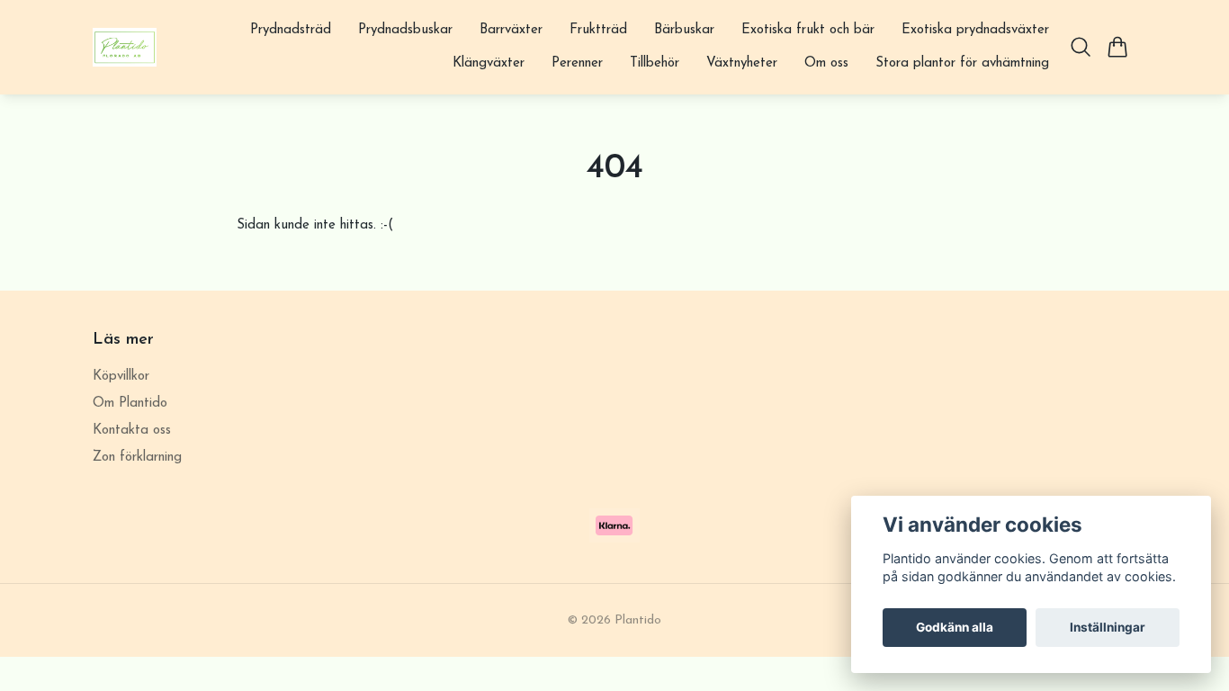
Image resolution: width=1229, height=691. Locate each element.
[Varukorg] (1117, 46)
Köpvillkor (121, 376)
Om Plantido (130, 403)
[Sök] (1081, 46)
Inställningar (1107, 627)
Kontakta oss (132, 430)
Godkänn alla (954, 627)
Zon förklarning (137, 457)
